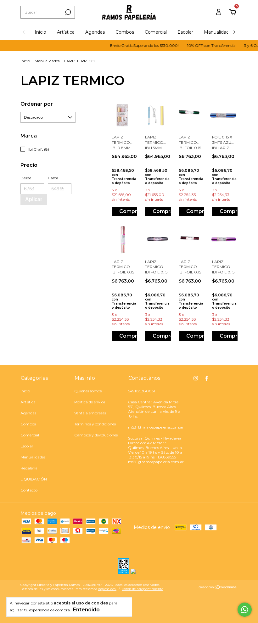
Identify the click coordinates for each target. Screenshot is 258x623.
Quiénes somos (88, 391)
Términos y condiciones (95, 424)
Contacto (28, 490)
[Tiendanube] (218, 588)
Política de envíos (89, 402)
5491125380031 (141, 391)
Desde (25, 178)
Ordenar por (36, 104)
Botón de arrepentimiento (142, 589)
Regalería (28, 468)
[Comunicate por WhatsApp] (245, 610)
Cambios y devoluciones (96, 435)
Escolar (185, 32)
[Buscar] (67, 12)
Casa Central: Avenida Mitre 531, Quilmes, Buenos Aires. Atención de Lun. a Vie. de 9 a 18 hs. (154, 409)
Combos (124, 32)
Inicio (40, 32)
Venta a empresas (90, 413)
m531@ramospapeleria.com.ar (156, 427)
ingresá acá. (107, 589)
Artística (66, 32)
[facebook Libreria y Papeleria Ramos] (206, 378)
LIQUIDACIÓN (33, 479)
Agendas (95, 32)
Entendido (86, 610)
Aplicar (33, 199)
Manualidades (219, 32)
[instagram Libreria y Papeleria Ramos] (195, 378)
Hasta (53, 178)
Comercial (156, 32)
